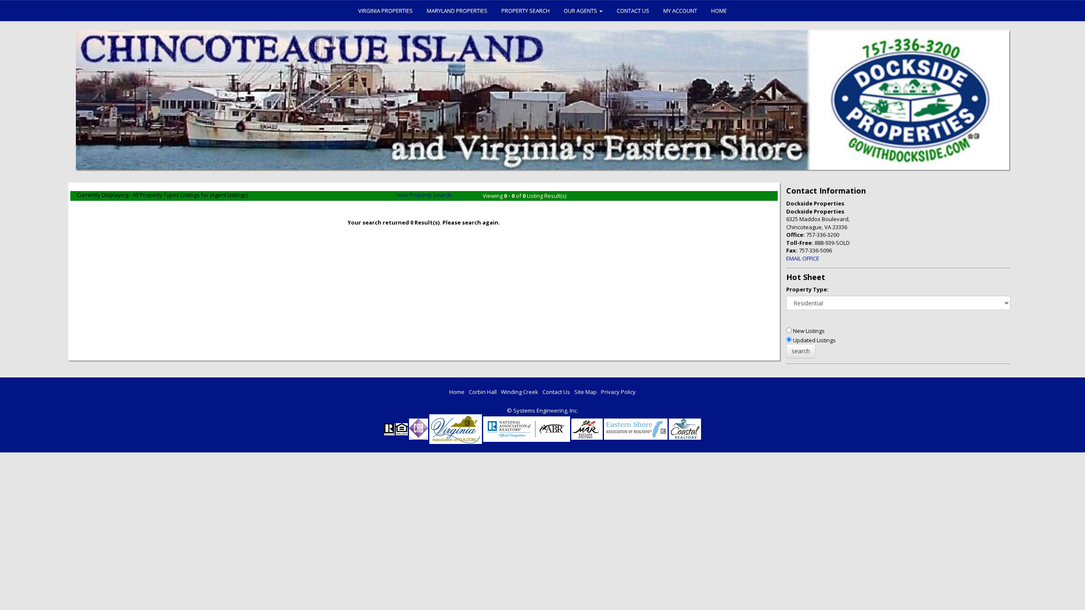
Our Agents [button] (581, 10)
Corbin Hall (483, 392)
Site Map (585, 392)
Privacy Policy (618, 392)
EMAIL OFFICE (802, 258)
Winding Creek (519, 392)
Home (719, 10)
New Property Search (424, 195)
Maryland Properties (457, 10)
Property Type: (807, 289)
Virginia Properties (385, 10)
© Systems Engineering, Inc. (542, 410)
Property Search (525, 10)
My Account (680, 10)
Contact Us (633, 10)
